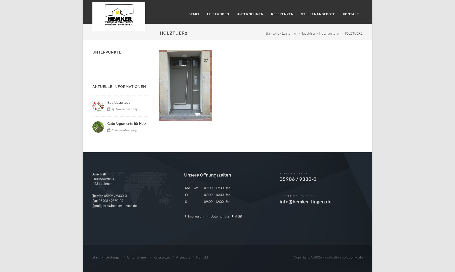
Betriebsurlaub (119, 102)
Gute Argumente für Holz (126, 124)
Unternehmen (137, 257)
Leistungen (290, 33)
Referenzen (162, 257)
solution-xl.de (352, 257)
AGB (238, 216)
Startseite (272, 33)
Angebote (183, 257)
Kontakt (202, 257)
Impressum (196, 216)
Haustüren (308, 33)
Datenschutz (219, 216)
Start (96, 257)
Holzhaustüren (330, 33)
